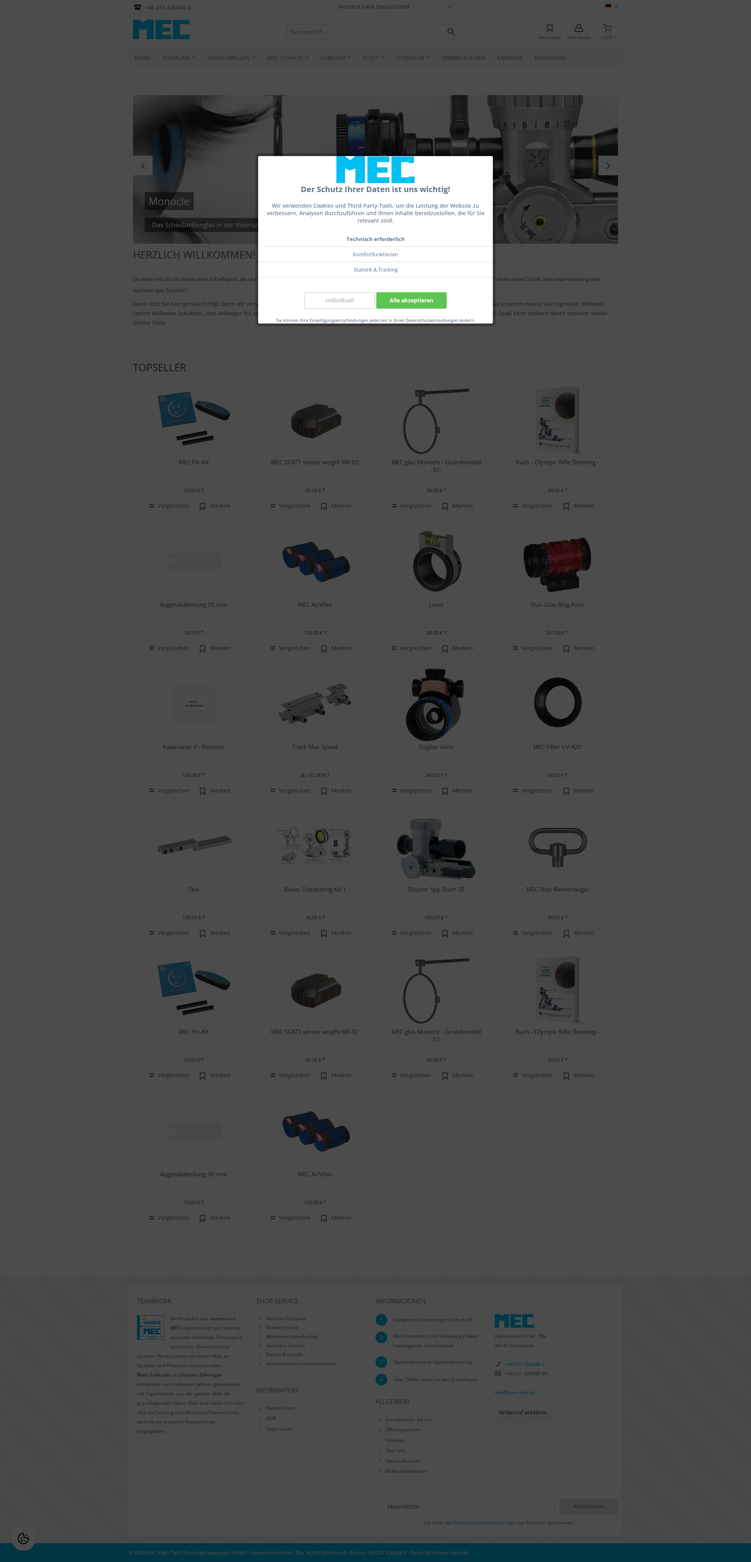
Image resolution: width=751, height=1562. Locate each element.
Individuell (339, 300)
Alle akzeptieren (411, 300)
